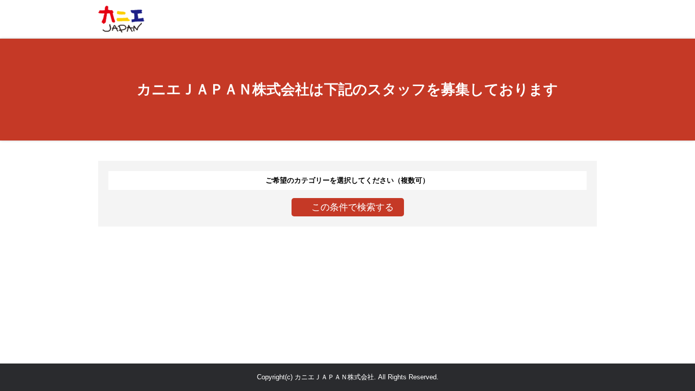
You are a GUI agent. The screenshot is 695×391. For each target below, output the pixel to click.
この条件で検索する (352, 207)
